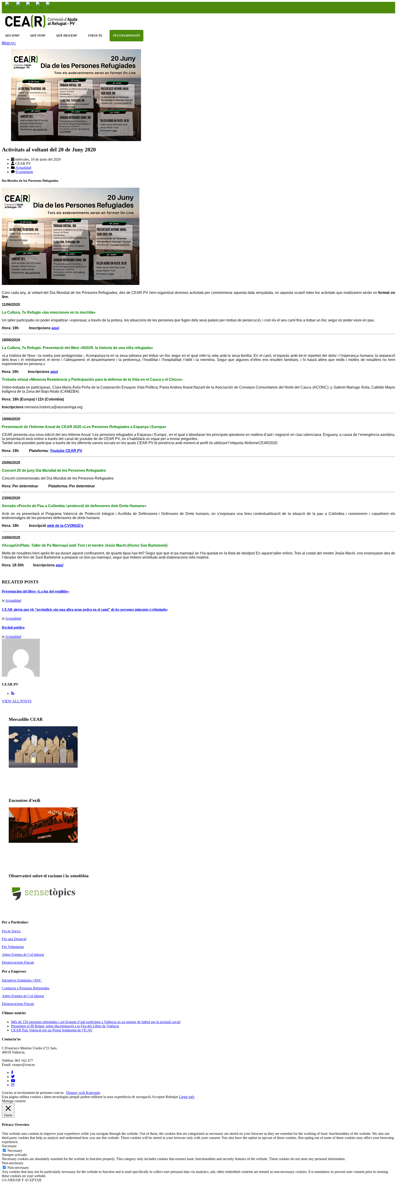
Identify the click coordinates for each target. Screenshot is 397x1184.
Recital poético (13, 627)
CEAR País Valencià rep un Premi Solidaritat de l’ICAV (52, 1030)
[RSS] (12, 693)
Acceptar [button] (158, 1097)
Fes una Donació (14, 939)
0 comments (24, 172)
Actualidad (23, 168)
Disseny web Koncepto (83, 1093)
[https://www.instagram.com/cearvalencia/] (12, 1085)
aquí (55, 328)
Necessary (14, 1151)
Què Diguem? (66, 35)
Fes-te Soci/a (11, 931)
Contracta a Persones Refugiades (25, 988)
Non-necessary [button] (12, 1163)
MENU (10, 43)
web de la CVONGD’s (65, 526)
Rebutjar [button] (172, 1097)
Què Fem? (38, 35)
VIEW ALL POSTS (16, 701)
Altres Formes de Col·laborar (23, 955)
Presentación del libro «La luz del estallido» (35, 591)
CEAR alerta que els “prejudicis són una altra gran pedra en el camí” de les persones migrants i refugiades (84, 609)
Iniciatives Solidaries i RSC (22, 980)
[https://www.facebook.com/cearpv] (12, 1072)
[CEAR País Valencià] (41, 27)
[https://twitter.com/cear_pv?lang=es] (13, 1077)
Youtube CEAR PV (66, 451)
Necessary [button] (9, 1146)
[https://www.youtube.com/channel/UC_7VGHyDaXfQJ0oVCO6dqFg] (13, 1081)
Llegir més (186, 1097)
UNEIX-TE (95, 35)
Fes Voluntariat (13, 947)
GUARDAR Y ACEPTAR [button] (22, 1180)
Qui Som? (12, 35)
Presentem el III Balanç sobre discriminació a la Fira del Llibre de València (65, 1026)
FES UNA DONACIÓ (126, 35)
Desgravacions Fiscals (18, 962)
